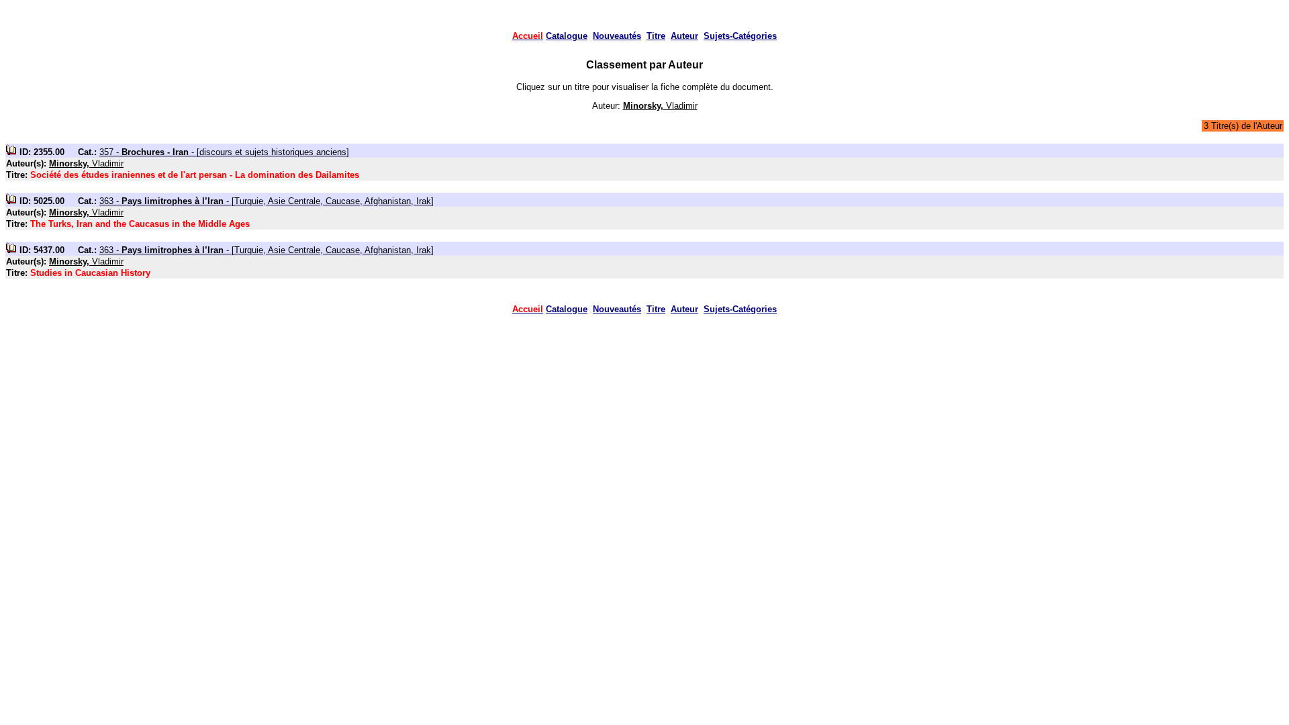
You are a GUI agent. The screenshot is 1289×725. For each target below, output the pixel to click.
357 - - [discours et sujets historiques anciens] (224, 152)
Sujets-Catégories (740, 36)
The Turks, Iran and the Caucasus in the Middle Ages (140, 224)
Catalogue (566, 36)
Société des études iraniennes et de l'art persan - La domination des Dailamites (194, 175)
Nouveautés (617, 36)
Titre (656, 36)
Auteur (684, 36)
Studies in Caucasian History (90, 273)
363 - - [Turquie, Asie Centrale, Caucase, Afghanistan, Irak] (266, 201)
